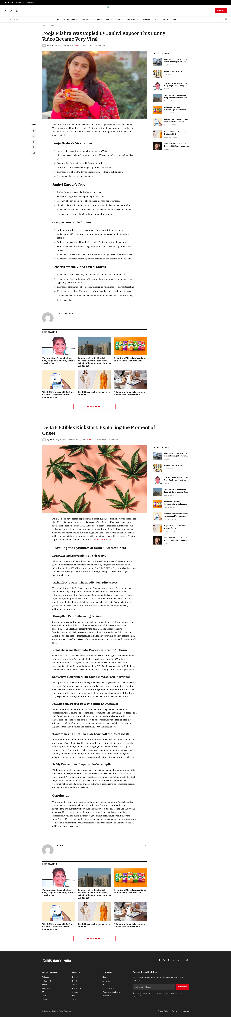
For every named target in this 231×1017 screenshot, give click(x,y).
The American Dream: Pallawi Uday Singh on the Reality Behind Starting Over (58, 361)
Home (56, 19)
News (77, 45)
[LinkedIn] (33, 141)
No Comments (89, 45)
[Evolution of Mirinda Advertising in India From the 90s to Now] (130, 346)
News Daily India (55, 45)
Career (97, 19)
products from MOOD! (101, 539)
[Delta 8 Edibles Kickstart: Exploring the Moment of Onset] (94, 479)
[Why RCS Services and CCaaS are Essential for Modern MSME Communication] (58, 379)
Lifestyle (84, 19)
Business (146, 19)
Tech (156, 19)
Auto (108, 19)
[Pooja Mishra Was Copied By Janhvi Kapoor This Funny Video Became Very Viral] (94, 85)
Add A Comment (94, 407)
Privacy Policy (177, 993)
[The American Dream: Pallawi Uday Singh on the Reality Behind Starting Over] (58, 346)
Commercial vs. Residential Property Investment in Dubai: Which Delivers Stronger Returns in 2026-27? (94, 362)
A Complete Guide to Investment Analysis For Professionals (129, 393)
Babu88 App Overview (25, 2)
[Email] (33, 152)
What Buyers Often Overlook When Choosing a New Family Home (176, 60)
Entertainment (69, 19)
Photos (174, 19)
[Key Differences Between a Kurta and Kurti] (94, 379)
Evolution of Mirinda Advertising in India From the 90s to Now (130, 359)
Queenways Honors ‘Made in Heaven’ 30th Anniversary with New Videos (176, 145)
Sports (119, 19)
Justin (51, 440)
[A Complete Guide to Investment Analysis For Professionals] (130, 379)
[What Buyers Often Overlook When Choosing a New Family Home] (157, 62)
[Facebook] (33, 130)
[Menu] (226, 19)
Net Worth (131, 19)
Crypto (165, 19)
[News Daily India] (115, 10)
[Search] (222, 19)
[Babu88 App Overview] (157, 74)
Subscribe (221, 10)
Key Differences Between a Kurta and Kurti (94, 393)
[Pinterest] (33, 147)
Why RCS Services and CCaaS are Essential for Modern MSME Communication (58, 395)
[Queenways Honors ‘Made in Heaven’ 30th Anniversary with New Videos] (157, 146)
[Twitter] (33, 136)
